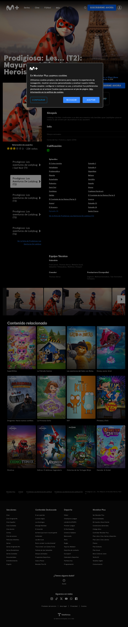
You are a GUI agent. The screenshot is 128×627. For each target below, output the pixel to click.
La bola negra (40, 519)
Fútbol (47, 7)
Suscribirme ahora (102, 7)
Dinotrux (10, 470)
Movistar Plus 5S (40, 564)
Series (27, 7)
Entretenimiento (12, 561)
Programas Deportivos (42, 557)
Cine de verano (11, 536)
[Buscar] (85, 8)
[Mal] (11, 148)
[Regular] (14, 148)
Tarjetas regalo (98, 561)
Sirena (90, 187)
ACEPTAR (91, 100)
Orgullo (8, 564)
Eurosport (67, 554)
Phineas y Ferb (102, 421)
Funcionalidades (98, 519)
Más (58, 8)
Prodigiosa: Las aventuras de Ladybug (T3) (25, 197)
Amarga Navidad (40, 526)
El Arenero (53, 207)
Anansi (51, 203)
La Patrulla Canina (44, 371)
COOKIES (83, 606)
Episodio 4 (92, 167)
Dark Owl (52, 187)
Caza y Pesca (39, 561)
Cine (37, 7)
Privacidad (74, 606)
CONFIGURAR (38, 100)
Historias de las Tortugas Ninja (79, 470)
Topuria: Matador (70, 547)
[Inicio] (12, 7)
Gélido (51, 195)
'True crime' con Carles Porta (45, 547)
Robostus (52, 183)
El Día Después (69, 529)
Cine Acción (10, 529)
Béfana (91, 175)
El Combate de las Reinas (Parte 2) (62, 199)
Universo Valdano (70, 533)
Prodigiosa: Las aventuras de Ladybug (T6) (25, 230)
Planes (95, 543)
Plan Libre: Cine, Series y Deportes (104, 536)
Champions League (70, 519)
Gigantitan (92, 171)
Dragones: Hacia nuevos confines (20, 421)
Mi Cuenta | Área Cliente (101, 522)
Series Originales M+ (13, 547)
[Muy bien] (20, 148)
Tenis (65, 540)
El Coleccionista (55, 163)
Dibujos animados (41, 554)
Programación (69, 564)
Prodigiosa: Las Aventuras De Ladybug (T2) (25, 181)
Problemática (54, 171)
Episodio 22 (92, 203)
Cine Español (10, 522)
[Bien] (17, 148)
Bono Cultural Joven (99, 554)
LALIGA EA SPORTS (70, 522)
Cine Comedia (11, 526)
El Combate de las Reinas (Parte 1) (101, 195)
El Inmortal (39, 529)
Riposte (52, 175)
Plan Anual (96, 550)
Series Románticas (12, 550)
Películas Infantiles (12, 540)
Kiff (68, 421)
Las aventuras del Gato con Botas (80, 371)
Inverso (91, 199)
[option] (25, 301)
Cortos (8, 533)
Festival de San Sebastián (43, 550)
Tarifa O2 (96, 557)
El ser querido (40, 515)
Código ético (97, 529)
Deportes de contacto (71, 550)
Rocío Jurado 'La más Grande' (45, 543)
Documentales (11, 557)
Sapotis (91, 183)
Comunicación (97, 564)
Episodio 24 (92, 207)
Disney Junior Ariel (104, 371)
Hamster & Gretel (104, 470)
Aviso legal (63, 606)
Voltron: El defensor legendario (49, 470)
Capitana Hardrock (95, 191)
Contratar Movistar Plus (101, 533)
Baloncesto (68, 536)
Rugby (66, 543)
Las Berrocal (39, 540)
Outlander (38, 536)
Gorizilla (91, 179)
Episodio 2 (92, 163)
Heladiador (53, 167)
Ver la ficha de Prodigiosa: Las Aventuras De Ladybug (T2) (71, 216)
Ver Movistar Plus (98, 515)
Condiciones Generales (100, 526)
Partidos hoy (68, 561)
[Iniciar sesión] (119, 8)
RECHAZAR (71, 100)
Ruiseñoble (53, 179)
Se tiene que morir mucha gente (46, 533)
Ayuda (64, 584)
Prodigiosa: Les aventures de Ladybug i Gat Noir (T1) (25, 164)
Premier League (69, 526)
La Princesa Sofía (44, 421)
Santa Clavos (93, 211)
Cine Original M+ (12, 519)
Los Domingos (39, 522)
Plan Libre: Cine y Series (101, 540)
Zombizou (53, 191)
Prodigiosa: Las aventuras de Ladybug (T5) (25, 214)
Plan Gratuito (97, 547)
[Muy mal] (8, 148)
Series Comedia (11, 554)
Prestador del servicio (49, 606)
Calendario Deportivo (71, 557)
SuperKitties (12, 371)
